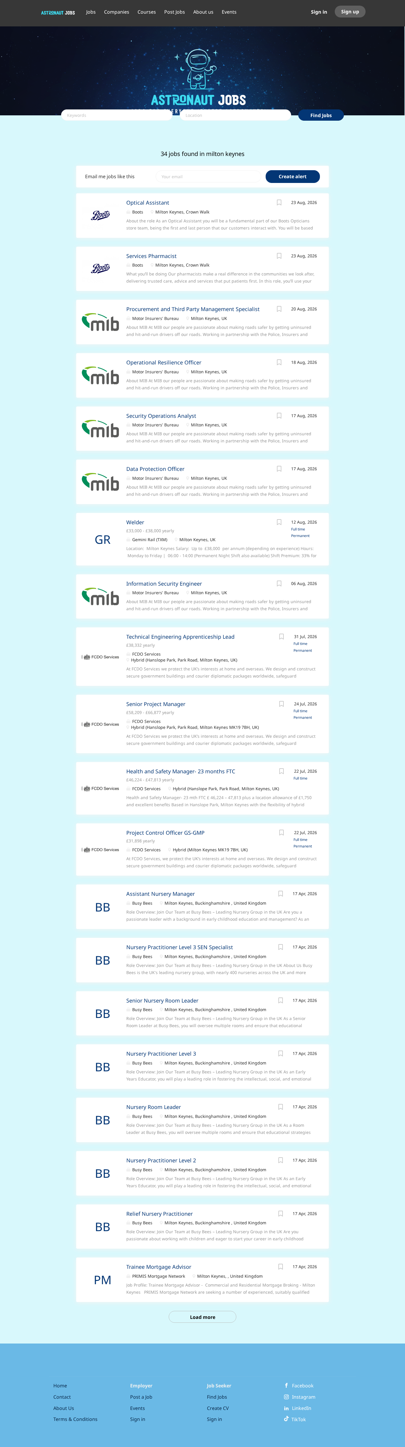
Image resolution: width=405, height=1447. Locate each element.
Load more (202, 1317)
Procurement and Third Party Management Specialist (193, 309)
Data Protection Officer (155, 468)
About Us (63, 1408)
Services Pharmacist (151, 255)
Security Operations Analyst (161, 415)
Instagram (303, 1397)
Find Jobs (321, 115)
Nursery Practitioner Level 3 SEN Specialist (179, 947)
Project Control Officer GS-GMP (165, 832)
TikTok (297, 1419)
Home (60, 1385)
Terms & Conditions (75, 1419)
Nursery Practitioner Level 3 (161, 1053)
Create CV (218, 1408)
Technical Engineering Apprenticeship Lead (180, 636)
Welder (135, 522)
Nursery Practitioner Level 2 (161, 1160)
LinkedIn (301, 1408)
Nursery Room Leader (153, 1106)
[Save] (279, 203)
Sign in (319, 12)
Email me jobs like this (110, 176)
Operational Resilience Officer (163, 362)
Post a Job (141, 1397)
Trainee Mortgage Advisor (158, 1266)
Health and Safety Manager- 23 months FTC (180, 771)
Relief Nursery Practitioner (159, 1213)
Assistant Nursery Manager (160, 893)
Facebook (303, 1385)
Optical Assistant (147, 202)
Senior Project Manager (155, 703)
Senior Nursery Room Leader (162, 1000)
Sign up (350, 11)
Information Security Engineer (164, 583)
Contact (62, 1397)
